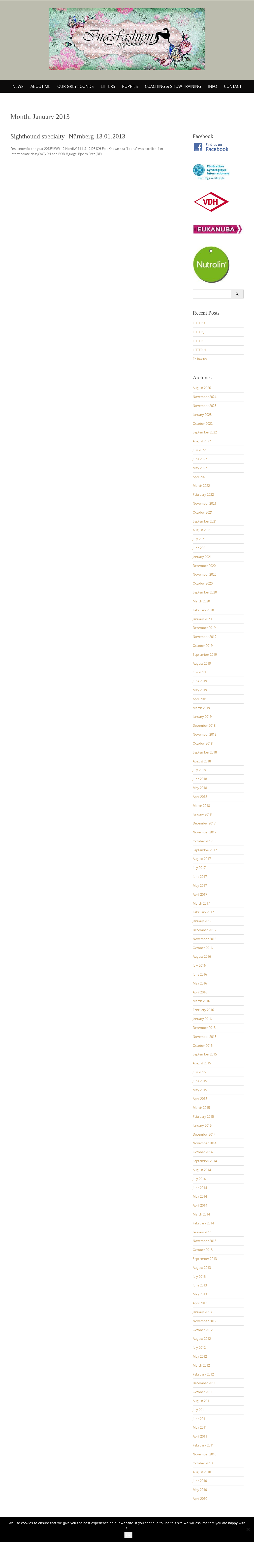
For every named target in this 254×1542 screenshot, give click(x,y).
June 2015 (200, 1081)
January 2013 (202, 1312)
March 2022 (201, 485)
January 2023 (202, 414)
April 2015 (200, 1098)
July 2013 (199, 1276)
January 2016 (202, 1019)
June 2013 (200, 1285)
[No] (247, 1529)
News (18, 86)
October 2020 (203, 583)
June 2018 (200, 779)
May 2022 (200, 468)
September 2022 (205, 432)
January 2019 (202, 716)
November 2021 (204, 503)
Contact (233, 86)
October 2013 (203, 1249)
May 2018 (200, 788)
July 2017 (199, 867)
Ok (128, 1535)
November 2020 (204, 574)
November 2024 (204, 396)
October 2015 (203, 1045)
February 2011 (203, 1445)
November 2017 (204, 832)
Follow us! (200, 359)
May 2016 (200, 983)
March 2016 (201, 1001)
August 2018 (202, 761)
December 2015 (204, 1027)
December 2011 (204, 1383)
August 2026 (202, 388)
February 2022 (203, 494)
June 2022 (200, 459)
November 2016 (204, 939)
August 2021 (202, 530)
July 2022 (199, 450)
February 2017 (203, 912)
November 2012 (204, 1321)
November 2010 (204, 1454)
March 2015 (201, 1107)
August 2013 (202, 1267)
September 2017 (205, 850)
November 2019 (204, 636)
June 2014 (200, 1187)
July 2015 (199, 1072)
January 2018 (202, 814)
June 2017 (200, 876)
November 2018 (204, 734)
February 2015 (203, 1116)
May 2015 (200, 1090)
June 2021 (200, 548)
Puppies (130, 86)
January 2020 (202, 619)
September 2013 (205, 1258)
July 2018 (199, 770)
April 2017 (200, 894)
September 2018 (205, 752)
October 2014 (203, 1152)
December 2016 (204, 930)
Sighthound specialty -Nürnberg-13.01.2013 (67, 136)
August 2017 (202, 858)
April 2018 (200, 796)
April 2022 (200, 477)
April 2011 (200, 1436)
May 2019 (200, 690)
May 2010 (200, 1489)
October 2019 (203, 645)
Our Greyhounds (75, 86)
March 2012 (201, 1365)
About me (40, 86)
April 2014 (200, 1205)
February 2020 (203, 610)
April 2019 (200, 699)
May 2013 (200, 1294)
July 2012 (199, 1347)
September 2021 (205, 521)
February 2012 (203, 1374)
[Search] (237, 294)
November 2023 (204, 405)
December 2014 (204, 1134)
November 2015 (204, 1036)
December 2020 (204, 565)
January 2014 (202, 1232)
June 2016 (200, 974)
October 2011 (203, 1392)
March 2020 (201, 601)
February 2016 (203, 1010)
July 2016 (199, 965)
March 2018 (201, 805)
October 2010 (203, 1463)
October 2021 (203, 512)
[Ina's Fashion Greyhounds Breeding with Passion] (127, 39)
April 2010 (200, 1498)
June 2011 (200, 1418)
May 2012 (200, 1356)
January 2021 (202, 557)
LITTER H (199, 350)
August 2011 (202, 1401)
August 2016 (202, 956)
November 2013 (204, 1241)
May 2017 (200, 885)
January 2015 (202, 1125)
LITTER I (198, 341)
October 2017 (203, 841)
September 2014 (205, 1161)
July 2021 (199, 539)
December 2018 (204, 725)
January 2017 (202, 921)
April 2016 (200, 992)
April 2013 (200, 1303)
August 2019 (202, 663)
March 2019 (201, 708)
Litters (108, 86)
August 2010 (202, 1472)
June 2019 (200, 681)
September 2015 (205, 1054)
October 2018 (203, 743)
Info (212, 86)
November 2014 (204, 1143)
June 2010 (200, 1480)
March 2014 (201, 1214)
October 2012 (203, 1330)
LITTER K (199, 323)
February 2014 (203, 1223)
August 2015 (202, 1063)
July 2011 (199, 1410)
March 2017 (201, 903)
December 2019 (204, 627)
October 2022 (203, 423)
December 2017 (204, 823)
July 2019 (199, 672)
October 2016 (203, 948)
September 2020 (205, 592)
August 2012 (202, 1338)
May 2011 (200, 1427)
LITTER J (198, 332)
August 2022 (202, 441)
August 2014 (202, 1170)
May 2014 (200, 1196)
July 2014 (199, 1179)
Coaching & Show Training (173, 86)
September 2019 (205, 654)
